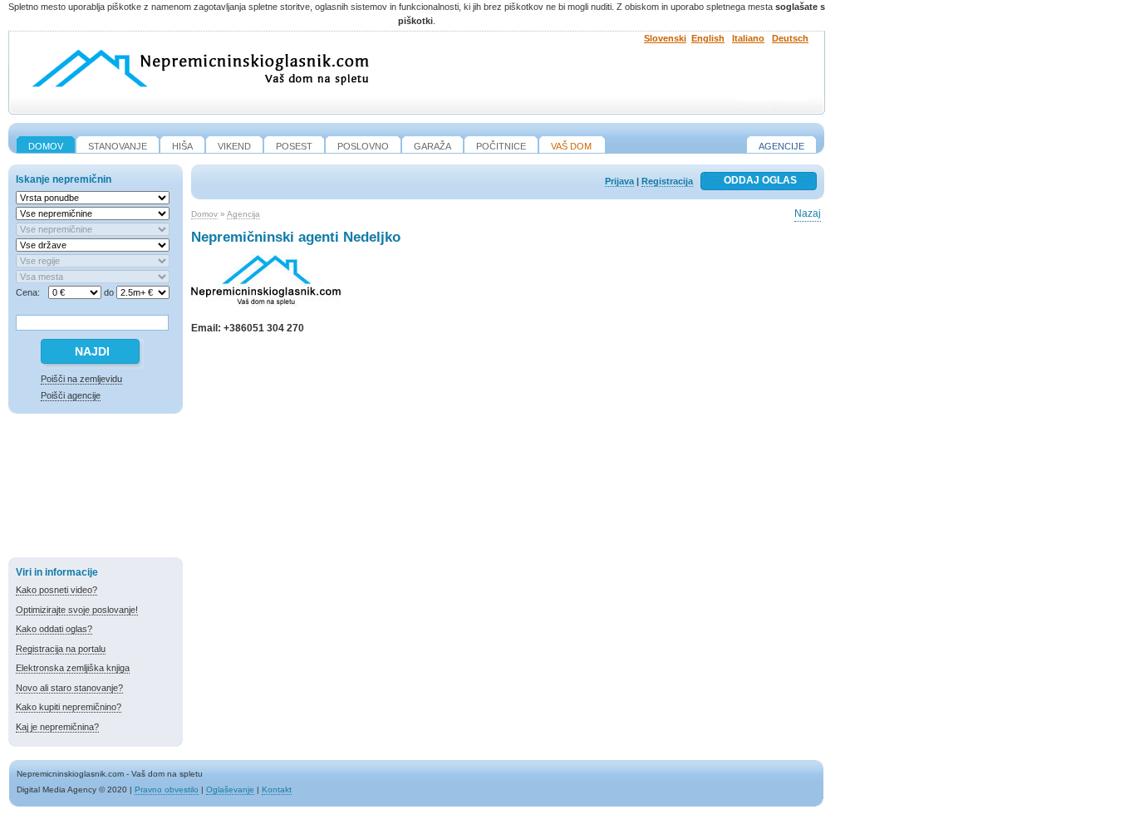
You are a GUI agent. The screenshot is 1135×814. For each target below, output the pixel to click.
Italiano (748, 38)
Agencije (781, 146)
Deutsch (790, 38)
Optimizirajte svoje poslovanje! (77, 610)
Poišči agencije (71, 395)
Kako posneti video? (56, 590)
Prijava (619, 181)
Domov (204, 213)
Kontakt (277, 789)
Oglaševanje (230, 789)
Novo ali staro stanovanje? (69, 688)
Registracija (667, 181)
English (708, 38)
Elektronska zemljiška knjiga (73, 668)
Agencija (243, 213)
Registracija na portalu (61, 649)
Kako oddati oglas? (54, 629)
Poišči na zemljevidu (81, 379)
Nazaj (807, 213)
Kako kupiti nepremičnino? (68, 707)
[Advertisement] (95, 488)
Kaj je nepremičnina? (57, 727)
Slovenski (665, 38)
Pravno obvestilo (167, 789)
